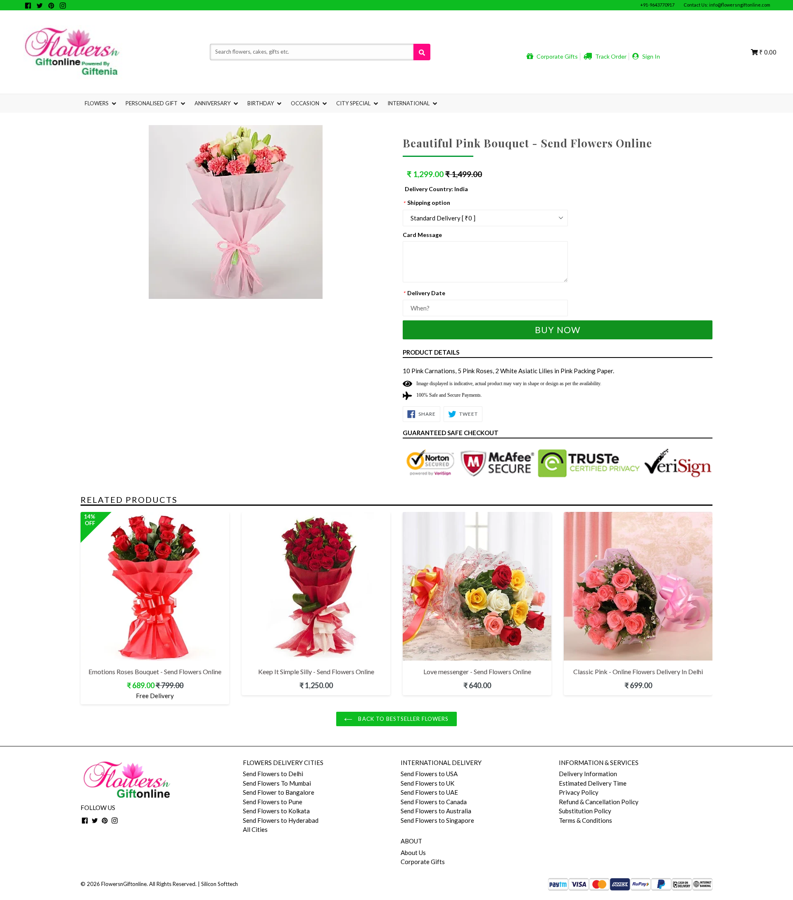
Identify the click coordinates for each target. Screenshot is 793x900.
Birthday (261, 103)
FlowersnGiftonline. (124, 884)
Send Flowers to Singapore (437, 820)
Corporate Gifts (556, 56)
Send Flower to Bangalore (278, 792)
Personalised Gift (152, 103)
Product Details (431, 352)
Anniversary (213, 103)
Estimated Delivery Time (593, 783)
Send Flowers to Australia (436, 811)
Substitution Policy (585, 811)
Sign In (650, 56)
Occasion (306, 103)
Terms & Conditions (585, 820)
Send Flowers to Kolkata (276, 811)
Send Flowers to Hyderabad (280, 820)
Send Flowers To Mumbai (277, 783)
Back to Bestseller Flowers (402, 718)
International (409, 103)
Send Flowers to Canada (434, 801)
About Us (413, 852)
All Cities (255, 829)
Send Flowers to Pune (272, 801)
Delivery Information (588, 773)
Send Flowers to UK (427, 783)
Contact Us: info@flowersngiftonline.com (727, 4)
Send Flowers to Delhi (273, 773)
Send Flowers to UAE (429, 792)
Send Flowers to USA (429, 773)
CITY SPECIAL (354, 103)
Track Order (610, 56)
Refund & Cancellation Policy (599, 801)
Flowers (97, 103)
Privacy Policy (578, 792)
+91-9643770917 (657, 4)
